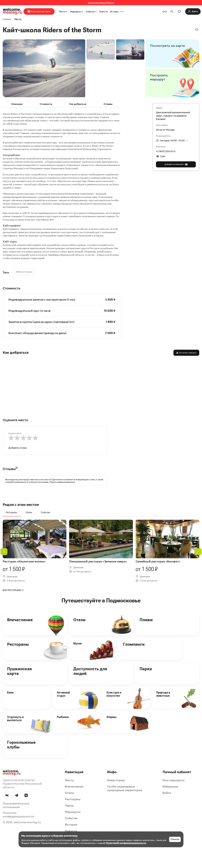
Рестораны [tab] (11, 512)
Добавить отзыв (17, 447)
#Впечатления (24, 271)
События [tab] (45, 512)
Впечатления (20, 619)
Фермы (111, 717)
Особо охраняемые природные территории (124, 788)
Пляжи (146, 619)
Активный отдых (63, 694)
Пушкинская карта (19, 671)
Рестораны (18, 644)
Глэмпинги (134, 644)
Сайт (162, 156)
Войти (166, 793)
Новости (103, 11)
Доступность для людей (90, 671)
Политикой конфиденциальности (126, 843)
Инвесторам (116, 780)
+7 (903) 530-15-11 (165, 151)
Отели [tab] (29, 512)
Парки (146, 668)
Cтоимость (46, 104)
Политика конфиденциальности (18, 814)
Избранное (170, 786)
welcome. (11, 772)
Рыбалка (63, 717)
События (90, 11)
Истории (114, 11)
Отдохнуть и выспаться (15, 718)
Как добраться (77, 104)
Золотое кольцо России (101, 2)
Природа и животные (163, 694)
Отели (79, 619)
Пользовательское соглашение (16, 805)
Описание (17, 104)
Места (62, 11)
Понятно (175, 839)
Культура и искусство (113, 694)
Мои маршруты (173, 780)
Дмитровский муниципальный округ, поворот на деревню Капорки (173, 115)
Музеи (77, 643)
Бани (10, 692)
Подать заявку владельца (62, 482)
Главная (7, 19)
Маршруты (75, 11)
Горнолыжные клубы (21, 744)
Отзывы (107, 104)
